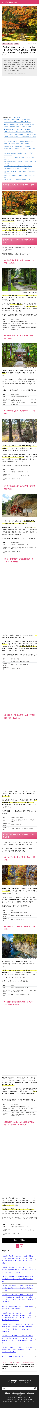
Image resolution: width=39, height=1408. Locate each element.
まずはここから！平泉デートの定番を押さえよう (17, 121)
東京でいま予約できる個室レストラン (14, 1356)
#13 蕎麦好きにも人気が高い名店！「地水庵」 (17, 168)
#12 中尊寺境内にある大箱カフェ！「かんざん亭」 (18, 166)
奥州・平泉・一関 (8, 43)
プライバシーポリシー (18, 1393)
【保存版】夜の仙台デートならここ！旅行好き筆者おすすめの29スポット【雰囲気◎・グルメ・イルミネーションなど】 (17, 1349)
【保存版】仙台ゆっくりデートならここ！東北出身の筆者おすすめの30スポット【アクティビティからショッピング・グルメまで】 (17, 1270)
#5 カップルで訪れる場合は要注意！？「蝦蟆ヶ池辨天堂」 (20, 134)
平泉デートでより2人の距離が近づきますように (17, 179)
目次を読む (17, 117)
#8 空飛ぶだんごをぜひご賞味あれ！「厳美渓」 (17, 146)
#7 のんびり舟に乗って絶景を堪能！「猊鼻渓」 (17, 143)
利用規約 (19, 1395)
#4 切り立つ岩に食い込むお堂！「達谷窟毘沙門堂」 (18, 131)
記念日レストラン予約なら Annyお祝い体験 (19, 1399)
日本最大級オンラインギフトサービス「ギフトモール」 (19, 1401)
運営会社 (7, 1393)
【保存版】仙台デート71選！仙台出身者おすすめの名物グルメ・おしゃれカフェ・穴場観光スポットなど (17, 1279)
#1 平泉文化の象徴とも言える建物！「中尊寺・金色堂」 (19, 124)
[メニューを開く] (36, 2)
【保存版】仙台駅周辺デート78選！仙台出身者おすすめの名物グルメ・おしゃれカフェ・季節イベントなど (17, 1288)
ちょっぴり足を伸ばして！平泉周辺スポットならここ (18, 141)
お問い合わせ (30, 1393)
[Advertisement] (19, 97)
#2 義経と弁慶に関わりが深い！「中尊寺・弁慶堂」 (18, 126)
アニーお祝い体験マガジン (9, 2)
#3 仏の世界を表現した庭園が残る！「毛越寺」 (17, 129)
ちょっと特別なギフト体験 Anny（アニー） (19, 1397)
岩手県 (16, 43)
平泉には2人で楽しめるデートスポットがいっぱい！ (18, 119)
